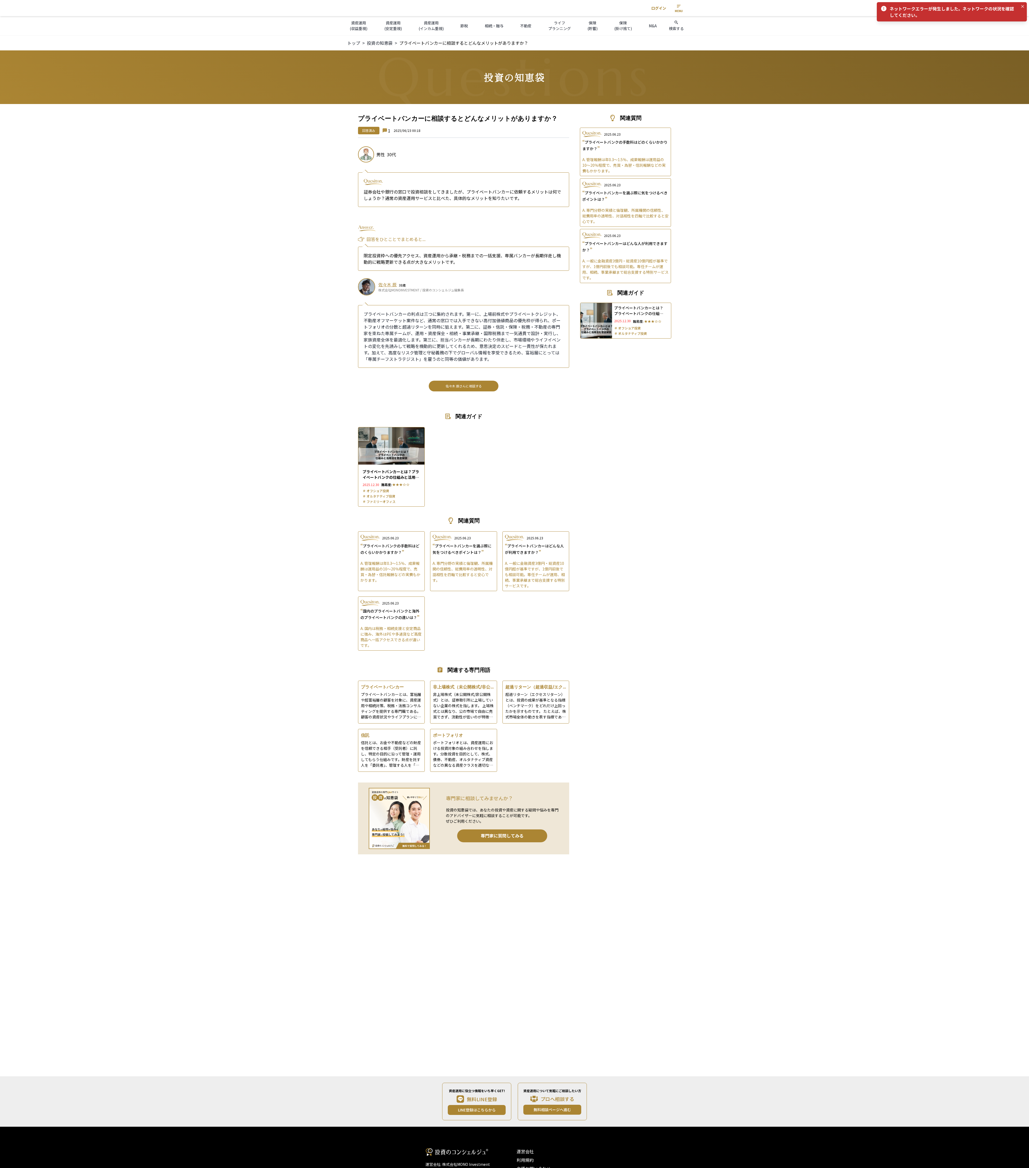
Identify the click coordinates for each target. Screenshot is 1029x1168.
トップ (353, 43)
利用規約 (525, 1160)
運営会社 (525, 1151)
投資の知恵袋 (380, 43)
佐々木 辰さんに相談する (464, 386)
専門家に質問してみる (502, 835)
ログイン (658, 8)
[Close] (1022, 6)
